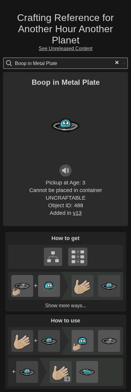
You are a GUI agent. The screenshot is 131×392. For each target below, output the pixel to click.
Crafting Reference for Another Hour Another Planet (65, 29)
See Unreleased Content (65, 48)
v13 (77, 213)
